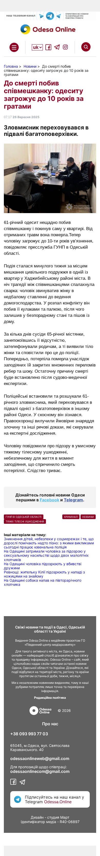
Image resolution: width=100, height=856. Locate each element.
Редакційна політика (50, 698)
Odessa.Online (58, 801)
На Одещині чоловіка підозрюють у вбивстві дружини (42, 566)
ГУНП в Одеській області (24, 516)
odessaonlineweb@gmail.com (39, 758)
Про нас (50, 723)
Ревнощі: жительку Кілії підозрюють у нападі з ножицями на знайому (44, 574)
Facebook (49, 499)
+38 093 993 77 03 (29, 733)
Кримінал (71, 516)
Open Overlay (14, 47)
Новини (88, 516)
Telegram (73, 499)
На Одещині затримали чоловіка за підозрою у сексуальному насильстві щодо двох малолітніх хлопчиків (46, 555)
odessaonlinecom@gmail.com (39, 771)
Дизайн (37, 817)
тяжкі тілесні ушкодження (25, 521)
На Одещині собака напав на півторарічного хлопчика (42, 582)
